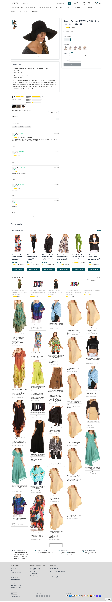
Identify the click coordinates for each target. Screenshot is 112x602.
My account (86, 4)
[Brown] (70, 48)
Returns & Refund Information (15, 580)
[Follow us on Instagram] (42, 596)
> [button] (39, 216)
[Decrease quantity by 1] (70, 60)
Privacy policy (14, 577)
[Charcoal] (80, 48)
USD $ (12, 593)
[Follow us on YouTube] (47, 596)
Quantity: (66, 60)
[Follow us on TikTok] (49, 596)
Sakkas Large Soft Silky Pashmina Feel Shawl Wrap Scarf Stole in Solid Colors (48, 257)
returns (66, 552)
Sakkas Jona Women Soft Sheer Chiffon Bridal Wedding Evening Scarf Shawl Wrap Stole (94, 257)
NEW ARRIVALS (15, 7)
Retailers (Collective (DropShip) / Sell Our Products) (35, 570)
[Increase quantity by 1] (79, 60)
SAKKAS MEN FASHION (45, 7)
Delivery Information (16, 572)
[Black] (66, 48)
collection (21, 126)
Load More (56, 545)
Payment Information (16, 575)
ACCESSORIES (23, 11)
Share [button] (14, 146)
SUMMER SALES (35, 11)
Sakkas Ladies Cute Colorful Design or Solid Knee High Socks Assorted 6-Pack (37, 292)
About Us (13, 568)
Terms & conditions (16, 587)
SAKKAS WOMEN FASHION (28, 7)
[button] (98, 277)
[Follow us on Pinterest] (44, 596)
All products (17, 16)
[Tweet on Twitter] (69, 32)
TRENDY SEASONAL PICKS (62, 7)
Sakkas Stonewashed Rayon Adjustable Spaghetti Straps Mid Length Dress (55, 292)
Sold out (72, 65)
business (15, 126)
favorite (28, 126)
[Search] (69, 3)
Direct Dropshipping (35, 575)
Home (12, 16)
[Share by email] (72, 32)
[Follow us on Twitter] (40, 596)
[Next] (101, 252)
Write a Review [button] (54, 112)
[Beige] (85, 48)
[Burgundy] (75, 48)
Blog (12, 570)
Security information (16, 585)
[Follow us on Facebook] (37, 596)
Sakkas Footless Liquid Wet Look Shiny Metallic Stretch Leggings (78, 256)
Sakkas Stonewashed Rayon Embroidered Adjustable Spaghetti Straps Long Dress (19, 292)
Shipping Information (16, 583)
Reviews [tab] (14, 116)
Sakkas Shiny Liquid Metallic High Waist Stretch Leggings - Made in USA (32, 257)
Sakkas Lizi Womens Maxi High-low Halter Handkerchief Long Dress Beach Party (62, 257)
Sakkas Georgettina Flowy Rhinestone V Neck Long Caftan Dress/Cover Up (17, 257)
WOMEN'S (13, 11)
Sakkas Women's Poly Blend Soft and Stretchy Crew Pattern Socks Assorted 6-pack (73, 292)
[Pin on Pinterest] (67, 32)
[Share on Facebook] (64, 32)
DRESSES (89, 7)
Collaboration (33, 573)
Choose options (18, 269)
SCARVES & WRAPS (78, 7)
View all (99, 230)
